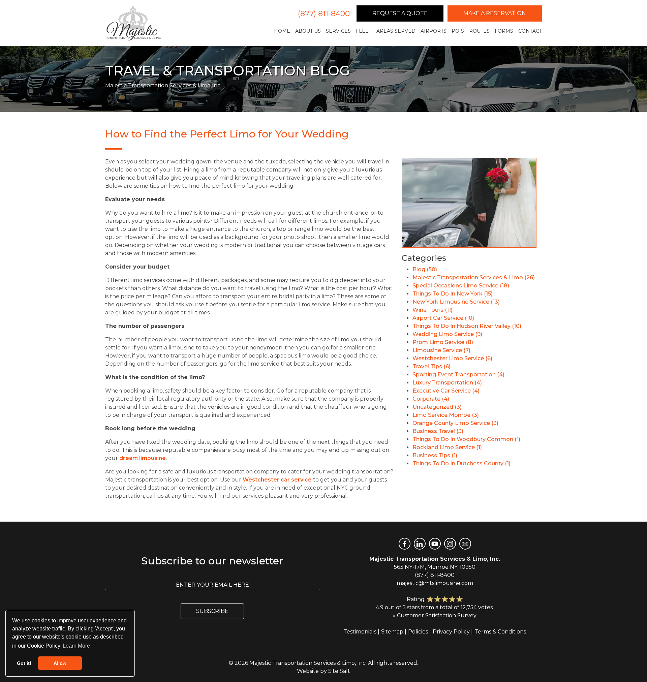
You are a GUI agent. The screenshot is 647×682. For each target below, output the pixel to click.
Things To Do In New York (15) (452, 293)
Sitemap (392, 631)
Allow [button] (60, 663)
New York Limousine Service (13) (456, 302)
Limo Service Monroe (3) (445, 415)
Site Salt (339, 671)
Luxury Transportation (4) (447, 382)
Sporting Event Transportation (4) (458, 374)
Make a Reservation (494, 13)
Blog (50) (424, 269)
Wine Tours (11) (432, 310)
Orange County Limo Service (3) (455, 423)
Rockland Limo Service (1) (447, 447)
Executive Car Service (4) (446, 391)
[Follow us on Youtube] (435, 544)
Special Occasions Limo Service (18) (460, 285)
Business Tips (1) (434, 455)
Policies (418, 631)
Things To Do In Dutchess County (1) (461, 463)
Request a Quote (400, 13)
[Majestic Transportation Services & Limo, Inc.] (133, 22)
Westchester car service (277, 479)
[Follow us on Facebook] (404, 544)
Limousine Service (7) (441, 350)
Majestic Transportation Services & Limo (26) (473, 277)
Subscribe (212, 611)
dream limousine (142, 458)
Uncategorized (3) (437, 407)
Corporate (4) (430, 399)
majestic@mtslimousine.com (435, 583)
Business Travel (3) (437, 431)
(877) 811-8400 (324, 13)
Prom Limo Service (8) (442, 342)
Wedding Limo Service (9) (447, 334)
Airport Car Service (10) (443, 318)
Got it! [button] (24, 663)
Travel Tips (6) (431, 366)
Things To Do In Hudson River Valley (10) (466, 326)
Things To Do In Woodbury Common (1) (466, 439)
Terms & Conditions (500, 631)
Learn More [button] (76, 646)
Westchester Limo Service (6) (452, 358)
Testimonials (359, 631)
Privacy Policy (451, 631)
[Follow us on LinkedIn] (420, 544)
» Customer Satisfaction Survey (434, 615)
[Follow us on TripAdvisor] (465, 544)
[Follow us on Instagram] (450, 544)
